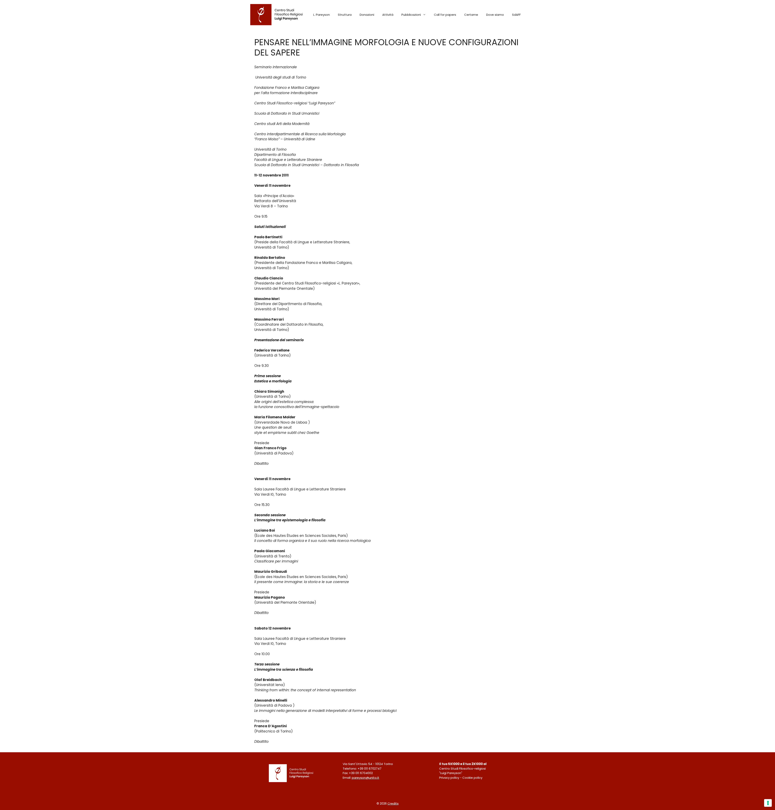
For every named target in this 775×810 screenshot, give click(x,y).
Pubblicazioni (411, 15)
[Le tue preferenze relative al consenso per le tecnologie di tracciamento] (768, 803)
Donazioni (367, 15)
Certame (471, 15)
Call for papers (445, 15)
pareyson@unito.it (365, 777)
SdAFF (516, 15)
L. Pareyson (321, 15)
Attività (387, 15)
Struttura (345, 15)
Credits (393, 803)
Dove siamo (495, 15)
